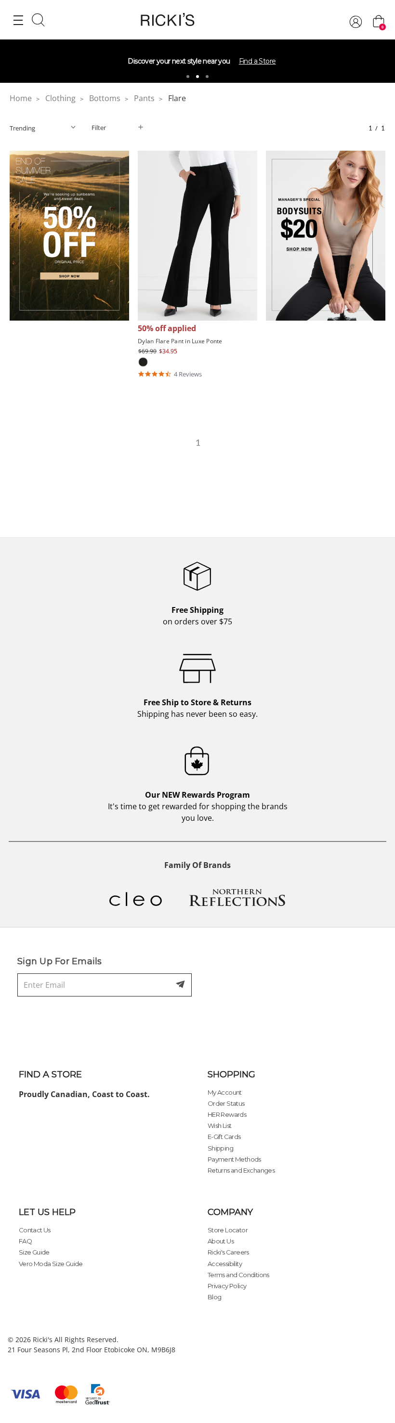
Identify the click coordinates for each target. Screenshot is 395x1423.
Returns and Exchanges (241, 1170)
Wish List (220, 1125)
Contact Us (35, 1230)
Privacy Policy (227, 1286)
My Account (225, 1092)
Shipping (220, 1148)
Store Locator (228, 1230)
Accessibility (225, 1264)
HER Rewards (227, 1114)
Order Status (226, 1103)
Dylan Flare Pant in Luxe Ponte (180, 341)
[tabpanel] (197, 61)
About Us (221, 1241)
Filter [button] (99, 127)
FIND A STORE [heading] (50, 1074)
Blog (215, 1297)
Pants (144, 98)
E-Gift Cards (224, 1136)
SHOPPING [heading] (231, 1074)
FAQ (25, 1241)
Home (21, 98)
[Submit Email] (181, 985)
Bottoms (104, 98)
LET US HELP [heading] (47, 1212)
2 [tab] (197, 76)
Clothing (60, 98)
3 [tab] (207, 76)
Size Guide (34, 1252)
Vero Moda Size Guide (51, 1264)
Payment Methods (234, 1159)
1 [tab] (187, 76)
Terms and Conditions (238, 1275)
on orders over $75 (197, 616)
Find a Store (257, 61)
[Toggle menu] (18, 20)
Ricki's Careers (228, 1252)
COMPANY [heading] (230, 1212)
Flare (177, 98)
